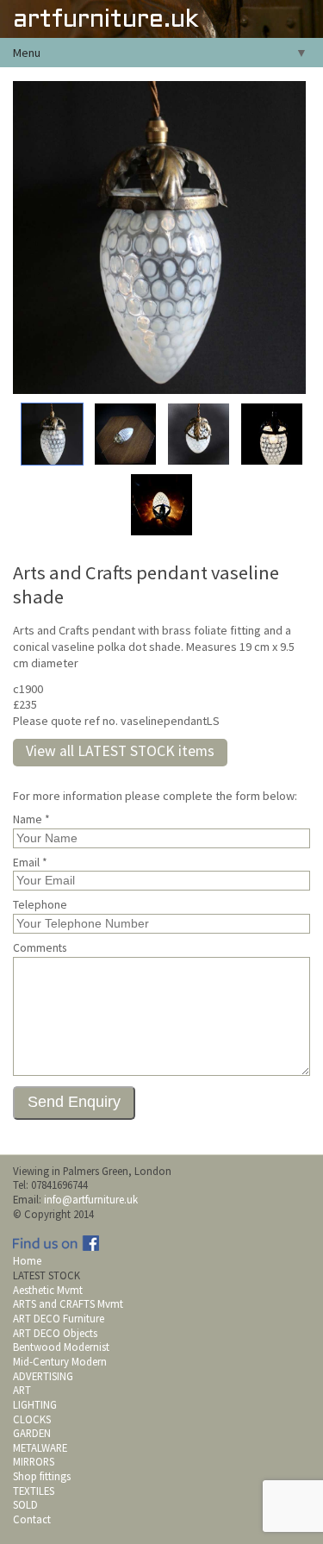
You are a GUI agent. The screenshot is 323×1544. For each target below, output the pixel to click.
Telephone (40, 905)
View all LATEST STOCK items (120, 750)
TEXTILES (33, 1490)
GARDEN (32, 1433)
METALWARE (40, 1447)
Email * (30, 863)
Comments (39, 948)
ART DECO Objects (55, 1333)
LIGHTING (35, 1404)
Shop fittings (42, 1476)
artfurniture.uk (105, 20)
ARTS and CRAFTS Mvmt (68, 1303)
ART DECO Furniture (58, 1318)
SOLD (25, 1504)
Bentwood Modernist (61, 1346)
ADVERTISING (43, 1376)
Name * (31, 820)
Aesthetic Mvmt (48, 1290)
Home (27, 1260)
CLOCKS (32, 1419)
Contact (32, 1519)
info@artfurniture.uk (91, 1199)
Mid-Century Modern (60, 1361)
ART (22, 1390)
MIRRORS (33, 1461)
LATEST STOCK (46, 1275)
